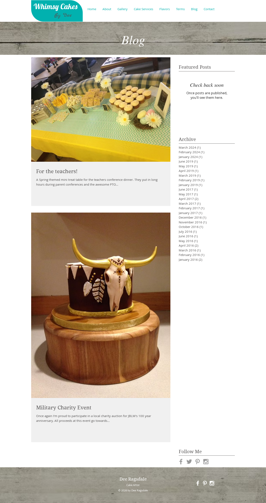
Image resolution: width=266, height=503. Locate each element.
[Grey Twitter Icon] (189, 461)
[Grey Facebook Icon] (181, 461)
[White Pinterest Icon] (205, 483)
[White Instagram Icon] (212, 483)
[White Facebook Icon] (198, 483)
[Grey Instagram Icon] (205, 461)
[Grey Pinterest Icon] (197, 461)
